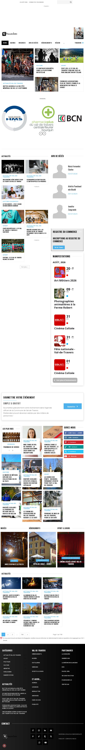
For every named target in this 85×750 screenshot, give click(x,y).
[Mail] (50, 730)
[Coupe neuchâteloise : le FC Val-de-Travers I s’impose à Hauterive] (13, 216)
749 (22, 634)
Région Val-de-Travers (71, 558)
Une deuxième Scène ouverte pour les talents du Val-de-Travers (13, 180)
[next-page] (12, 450)
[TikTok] (39, 736)
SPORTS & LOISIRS (37, 671)
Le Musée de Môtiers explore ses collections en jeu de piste (10, 478)
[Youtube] (45, 742)
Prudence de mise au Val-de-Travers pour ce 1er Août (51, 515)
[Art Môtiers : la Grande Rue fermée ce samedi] (11, 608)
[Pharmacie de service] (11, 437)
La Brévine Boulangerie (69, 662)
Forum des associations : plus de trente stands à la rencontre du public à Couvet (70, 84)
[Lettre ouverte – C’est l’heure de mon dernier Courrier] (13, 192)
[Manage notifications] (4, 745)
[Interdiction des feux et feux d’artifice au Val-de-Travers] (52, 583)
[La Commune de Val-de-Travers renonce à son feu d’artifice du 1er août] (32, 583)
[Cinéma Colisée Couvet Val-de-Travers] (70, 549)
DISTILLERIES (36, 662)
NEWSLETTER (36, 691)
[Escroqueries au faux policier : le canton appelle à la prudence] (36, 166)
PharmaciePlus (67, 680)
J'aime (80, 433)
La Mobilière (66, 654)
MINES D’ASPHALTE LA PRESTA (14, 564)
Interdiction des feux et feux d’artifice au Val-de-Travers (51, 597)
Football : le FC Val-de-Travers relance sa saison (12, 258)
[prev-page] (9, 450)
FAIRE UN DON (36, 700)
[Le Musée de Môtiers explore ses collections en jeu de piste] (11, 469)
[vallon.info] (10, 34)
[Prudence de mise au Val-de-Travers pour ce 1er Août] (53, 506)
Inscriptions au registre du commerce (66, 240)
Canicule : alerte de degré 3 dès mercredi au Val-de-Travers (11, 597)
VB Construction (68, 675)
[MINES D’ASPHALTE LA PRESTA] (14, 549)
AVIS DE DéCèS (57, 156)
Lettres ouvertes (10, 201)
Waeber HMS (66, 658)
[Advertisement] (52, 22)
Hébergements (42, 560)
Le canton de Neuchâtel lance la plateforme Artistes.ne (45, 70)
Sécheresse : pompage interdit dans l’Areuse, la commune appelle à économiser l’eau (31, 623)
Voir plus (24, 267)
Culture (39, 65)
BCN (63, 667)
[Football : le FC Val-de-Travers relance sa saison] (13, 246)
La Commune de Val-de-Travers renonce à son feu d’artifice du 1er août (31, 597)
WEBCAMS (35, 667)
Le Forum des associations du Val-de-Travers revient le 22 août (30, 514)
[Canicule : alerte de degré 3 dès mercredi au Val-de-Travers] (11, 583)
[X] (50, 736)
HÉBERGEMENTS (37, 654)
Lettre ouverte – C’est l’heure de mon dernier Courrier (12, 205)
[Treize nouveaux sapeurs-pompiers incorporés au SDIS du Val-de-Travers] (52, 608)
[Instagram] (39, 730)
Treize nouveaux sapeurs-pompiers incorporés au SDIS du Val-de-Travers (52, 622)
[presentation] (40, 135)
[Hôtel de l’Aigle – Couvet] (42, 549)
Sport (63, 65)
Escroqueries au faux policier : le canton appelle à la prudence (36, 180)
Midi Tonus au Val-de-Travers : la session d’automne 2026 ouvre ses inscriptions (30, 448)
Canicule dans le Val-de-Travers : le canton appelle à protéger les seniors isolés (51, 448)
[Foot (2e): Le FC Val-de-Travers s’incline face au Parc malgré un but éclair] (71, 55)
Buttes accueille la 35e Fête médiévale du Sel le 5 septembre (15, 87)
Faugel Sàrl (66, 671)
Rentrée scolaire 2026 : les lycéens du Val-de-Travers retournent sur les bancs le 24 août (36, 232)
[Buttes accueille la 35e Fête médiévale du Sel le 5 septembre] (18, 64)
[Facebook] (33, 730)
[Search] (71, 2)
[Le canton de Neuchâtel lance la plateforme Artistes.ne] (47, 55)
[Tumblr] (44, 736)
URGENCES (35, 687)
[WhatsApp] (39, 742)
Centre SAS (65, 684)
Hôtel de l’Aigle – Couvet (42, 564)
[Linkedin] (44, 730)
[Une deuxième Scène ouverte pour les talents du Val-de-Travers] (13, 166)
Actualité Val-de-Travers (13, 83)
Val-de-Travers (59, 247)
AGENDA (34, 682)
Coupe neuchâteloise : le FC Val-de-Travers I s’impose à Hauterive (12, 230)
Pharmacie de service (11, 447)
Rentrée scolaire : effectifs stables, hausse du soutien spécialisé (30, 482)
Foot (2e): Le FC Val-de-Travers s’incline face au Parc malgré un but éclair (71, 70)
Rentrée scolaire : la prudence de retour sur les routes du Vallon (10, 510)
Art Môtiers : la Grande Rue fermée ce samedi (10, 621)
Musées (14, 560)
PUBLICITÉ (35, 704)
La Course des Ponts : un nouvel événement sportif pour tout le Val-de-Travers (51, 481)
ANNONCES (35, 695)
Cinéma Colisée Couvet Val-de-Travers (71, 562)
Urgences (11, 444)
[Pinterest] (33, 736)
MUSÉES (34, 658)
